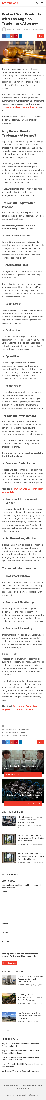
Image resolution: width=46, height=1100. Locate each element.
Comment (6, 892)
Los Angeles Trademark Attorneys (15, 732)
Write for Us (23, 1089)
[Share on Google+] (12, 36)
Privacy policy (11, 1085)
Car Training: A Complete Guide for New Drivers (20, 1071)
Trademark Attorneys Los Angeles (15, 735)
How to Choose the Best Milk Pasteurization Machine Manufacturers (31, 979)
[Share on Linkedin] (20, 36)
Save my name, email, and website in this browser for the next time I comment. (20, 955)
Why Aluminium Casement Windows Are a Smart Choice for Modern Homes (31, 838)
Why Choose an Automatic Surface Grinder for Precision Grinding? (30, 820)
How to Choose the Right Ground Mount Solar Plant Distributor (29, 1016)
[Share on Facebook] (4, 36)
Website (5, 942)
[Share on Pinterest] (16, 36)
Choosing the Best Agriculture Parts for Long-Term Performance (30, 997)
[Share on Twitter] (8, 36)
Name (5, 924)
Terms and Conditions (31, 1085)
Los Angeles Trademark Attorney (17, 729)
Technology (6, 10)
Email (5, 933)
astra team (14, 29)
